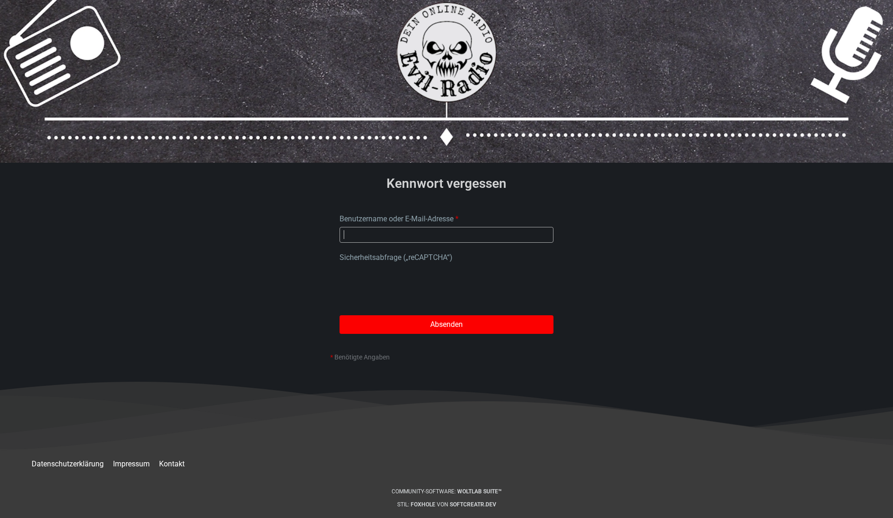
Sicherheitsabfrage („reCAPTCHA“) (396, 257)
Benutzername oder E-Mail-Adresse (396, 218)
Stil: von (446, 504)
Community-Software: (447, 491)
